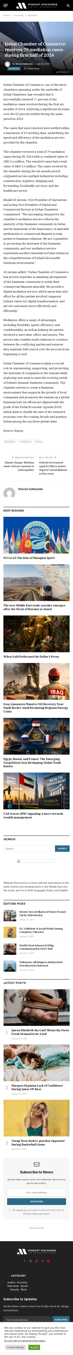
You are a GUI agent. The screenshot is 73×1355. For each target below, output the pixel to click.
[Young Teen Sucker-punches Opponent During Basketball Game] (37, 1118)
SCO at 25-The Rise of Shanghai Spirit (28, 558)
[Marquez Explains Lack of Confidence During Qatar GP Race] (37, 1062)
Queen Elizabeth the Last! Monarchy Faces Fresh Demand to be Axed (40, 1032)
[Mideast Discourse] (36, 5)
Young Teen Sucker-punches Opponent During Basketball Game (38, 1142)
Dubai (38, 441)
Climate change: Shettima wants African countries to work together (19, 466)
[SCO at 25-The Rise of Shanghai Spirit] (36, 535)
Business (14, 68)
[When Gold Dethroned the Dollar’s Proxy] (36, 633)
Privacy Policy (30, 1214)
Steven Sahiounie (24, 64)
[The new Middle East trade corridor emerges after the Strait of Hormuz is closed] (36, 582)
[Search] (68, 5)
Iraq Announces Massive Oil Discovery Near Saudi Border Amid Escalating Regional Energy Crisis (35, 707)
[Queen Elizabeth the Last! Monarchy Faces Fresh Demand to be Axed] (37, 1007)
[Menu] (5, 5)
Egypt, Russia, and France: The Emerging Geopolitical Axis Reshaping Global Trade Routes (32, 762)
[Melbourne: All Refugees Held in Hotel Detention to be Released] (10, 966)
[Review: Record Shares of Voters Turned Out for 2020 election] (10, 915)
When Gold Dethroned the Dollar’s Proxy (31, 656)
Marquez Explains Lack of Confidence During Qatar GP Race (37, 1087)
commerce (25, 441)
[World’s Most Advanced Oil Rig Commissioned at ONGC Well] (10, 949)
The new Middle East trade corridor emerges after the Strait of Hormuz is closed (34, 607)
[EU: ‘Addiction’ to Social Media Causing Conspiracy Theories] (10, 932)
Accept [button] (34, 1347)
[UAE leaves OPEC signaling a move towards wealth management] (36, 791)
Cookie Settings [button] (15, 1347)
